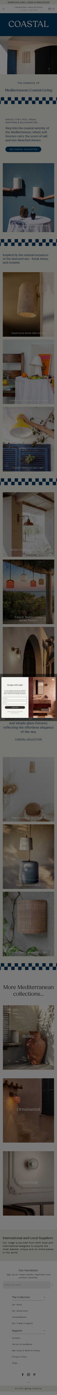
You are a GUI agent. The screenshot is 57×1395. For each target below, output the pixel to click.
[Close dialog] (53, 679)
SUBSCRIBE (15, 707)
